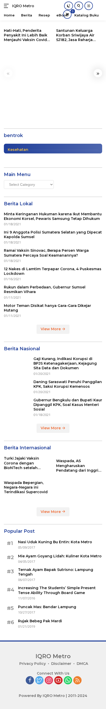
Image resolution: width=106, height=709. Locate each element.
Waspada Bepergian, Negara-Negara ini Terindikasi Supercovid (26, 487)
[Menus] (7, 6)
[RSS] (77, 680)
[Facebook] (30, 680)
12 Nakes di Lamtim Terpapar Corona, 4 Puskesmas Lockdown (52, 271)
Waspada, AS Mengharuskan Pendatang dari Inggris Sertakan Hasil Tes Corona (78, 466)
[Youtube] (58, 680)
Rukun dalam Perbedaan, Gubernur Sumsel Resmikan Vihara (44, 289)
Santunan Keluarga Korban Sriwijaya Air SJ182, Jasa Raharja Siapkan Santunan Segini (75, 35)
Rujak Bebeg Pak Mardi (40, 621)
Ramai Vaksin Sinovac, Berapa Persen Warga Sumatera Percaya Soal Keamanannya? (46, 252)
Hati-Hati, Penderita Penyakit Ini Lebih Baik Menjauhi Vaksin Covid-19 (26, 35)
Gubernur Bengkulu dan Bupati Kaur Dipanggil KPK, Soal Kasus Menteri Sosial (67, 405)
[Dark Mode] (68, 6)
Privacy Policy (32, 663)
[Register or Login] (88, 6)
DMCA (82, 663)
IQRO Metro (23, 6)
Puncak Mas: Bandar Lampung (47, 607)
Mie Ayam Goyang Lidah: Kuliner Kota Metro (60, 556)
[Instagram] (49, 680)
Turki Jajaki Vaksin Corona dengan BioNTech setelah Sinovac (21, 463)
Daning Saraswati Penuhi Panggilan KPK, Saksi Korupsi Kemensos (67, 384)
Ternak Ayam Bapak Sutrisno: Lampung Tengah (55, 572)
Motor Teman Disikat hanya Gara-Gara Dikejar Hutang (47, 308)
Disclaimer (61, 663)
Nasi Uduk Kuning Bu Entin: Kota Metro (55, 542)
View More (51, 329)
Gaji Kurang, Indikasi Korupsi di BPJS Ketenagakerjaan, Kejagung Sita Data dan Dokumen (65, 363)
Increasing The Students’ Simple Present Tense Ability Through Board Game (57, 590)
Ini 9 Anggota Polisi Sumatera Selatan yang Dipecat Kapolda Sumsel (53, 234)
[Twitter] (39, 680)
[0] (67, 14)
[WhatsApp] (68, 680)
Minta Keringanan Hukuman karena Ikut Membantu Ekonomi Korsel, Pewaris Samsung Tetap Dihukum (53, 216)
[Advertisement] (53, 82)
